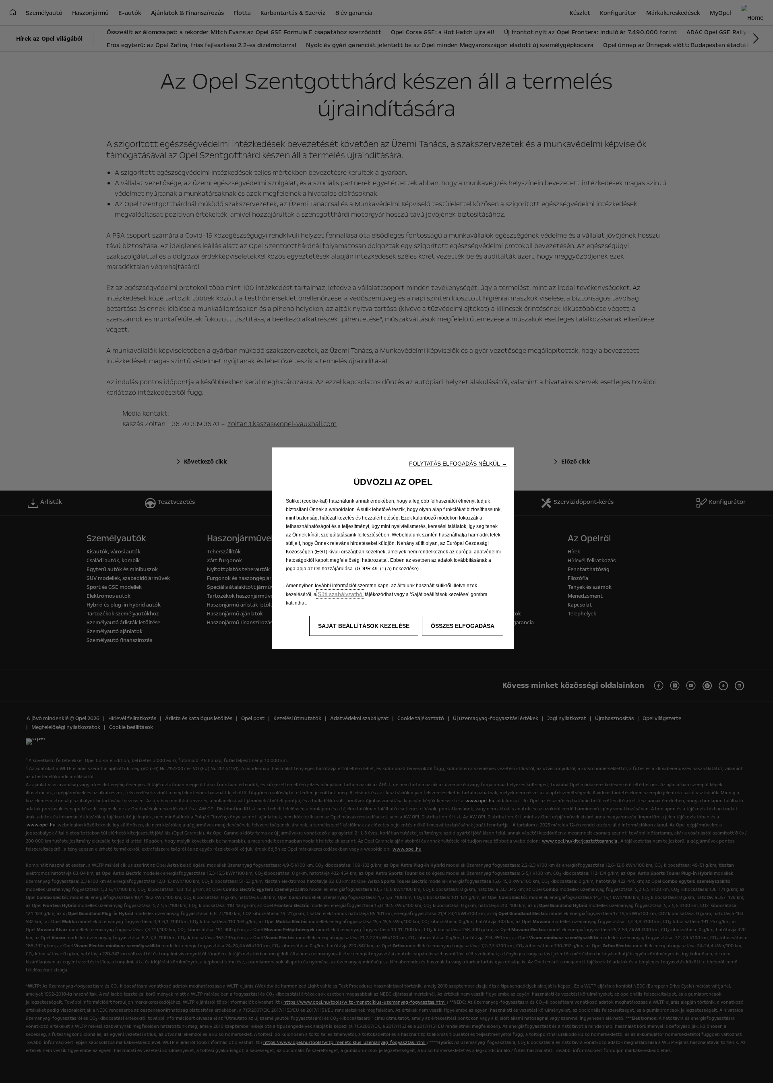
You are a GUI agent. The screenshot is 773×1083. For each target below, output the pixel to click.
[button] (458, 463)
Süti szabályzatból (341, 594)
